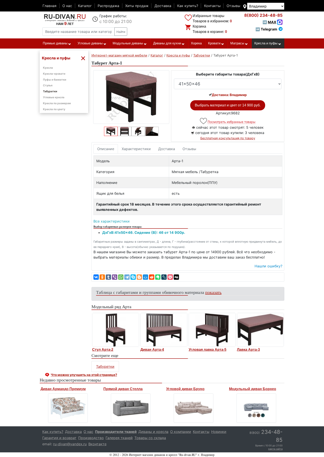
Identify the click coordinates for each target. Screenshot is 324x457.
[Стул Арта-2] (115, 330)
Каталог (85, 6)
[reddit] (151, 277)
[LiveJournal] (164, 277)
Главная (49, 6)
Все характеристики (111, 221)
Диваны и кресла (153, 431)
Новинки (218, 431)
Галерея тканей (119, 438)
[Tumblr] (108, 277)
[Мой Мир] (145, 277)
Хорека (196, 43)
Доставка (163, 6)
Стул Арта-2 (102, 349)
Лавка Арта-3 (248, 349)
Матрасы (237, 43)
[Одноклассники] (102, 277)
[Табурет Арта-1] (131, 97)
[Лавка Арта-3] (260, 330)
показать (213, 292)
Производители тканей (116, 431)
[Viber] (114, 277)
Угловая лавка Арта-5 (207, 349)
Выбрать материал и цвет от (228, 105)
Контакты (212, 6)
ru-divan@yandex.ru (70, 444)
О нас (67, 6)
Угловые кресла (53, 97)
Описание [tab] (105, 149)
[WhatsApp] (120, 277)
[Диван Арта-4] (163, 330)
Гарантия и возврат (59, 438)
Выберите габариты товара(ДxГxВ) (228, 74)
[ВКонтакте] (96, 277)
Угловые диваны (90, 43)
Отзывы (233, 6)
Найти (120, 32)
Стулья (47, 85)
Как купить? (187, 6)
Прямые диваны (55, 43)
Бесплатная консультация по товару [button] (227, 138)
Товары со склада (150, 438)
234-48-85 (263, 15)
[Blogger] (139, 277)
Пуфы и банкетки (54, 79)
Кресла (48, 67)
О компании (180, 431)
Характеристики (136, 149)
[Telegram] (127, 277)
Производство (91, 438)
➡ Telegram (266, 29)
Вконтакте (97, 444)
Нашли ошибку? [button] (268, 266)
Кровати (214, 43)
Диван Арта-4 (152, 349)
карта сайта (275, 448)
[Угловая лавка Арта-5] (212, 330)
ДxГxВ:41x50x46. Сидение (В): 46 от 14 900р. (143, 232)
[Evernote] (157, 277)
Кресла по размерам (57, 103)
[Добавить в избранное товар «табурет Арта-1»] (204, 121)
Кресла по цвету (54, 109)
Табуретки (50, 91)
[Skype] (133, 277)
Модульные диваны (128, 43)
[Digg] (176, 277)
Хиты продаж (137, 6)
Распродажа (108, 6)
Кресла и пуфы (265, 43)
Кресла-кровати (54, 73)
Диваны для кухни (167, 43)
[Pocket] (170, 277)
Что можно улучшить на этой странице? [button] (84, 375)
